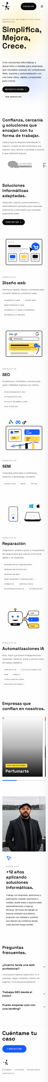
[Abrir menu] (42, 6)
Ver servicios (13, 97)
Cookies (19, 1070)
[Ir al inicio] (6, 6)
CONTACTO (8, 1073)
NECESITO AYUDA (14, 89)
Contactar (28, 6)
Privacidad (33, 1070)
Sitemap (7, 1070)
